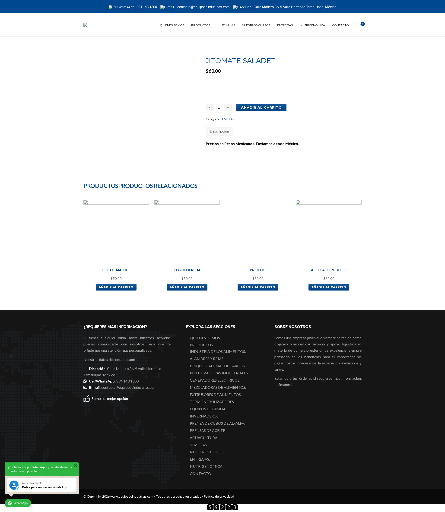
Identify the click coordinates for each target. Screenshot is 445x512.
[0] (357, 25)
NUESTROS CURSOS (256, 25)
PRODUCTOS (200, 25)
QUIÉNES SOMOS (172, 25)
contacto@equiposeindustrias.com (128, 387)
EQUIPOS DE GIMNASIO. (211, 409)
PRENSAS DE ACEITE (207, 430)
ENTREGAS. (285, 25)
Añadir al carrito (261, 107)
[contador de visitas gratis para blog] (222, 509)
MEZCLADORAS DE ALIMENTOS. (218, 387)
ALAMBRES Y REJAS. (207, 358)
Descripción (219, 131)
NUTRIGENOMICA (312, 25)
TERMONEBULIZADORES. (212, 401)
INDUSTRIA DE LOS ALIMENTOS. (218, 351)
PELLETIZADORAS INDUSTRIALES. (219, 373)
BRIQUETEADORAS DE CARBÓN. (218, 365)
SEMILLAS (228, 25)
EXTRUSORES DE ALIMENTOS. (216, 394)
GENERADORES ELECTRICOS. (215, 380)
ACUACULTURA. (204, 437)
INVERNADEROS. (204, 416)
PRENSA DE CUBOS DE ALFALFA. (217, 423)
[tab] (219, 131)
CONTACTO (340, 25)
